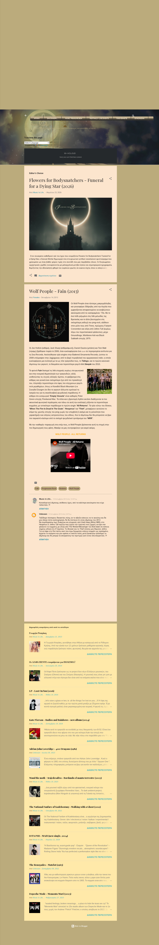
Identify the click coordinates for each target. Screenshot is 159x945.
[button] (110, 179)
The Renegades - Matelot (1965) (46, 864)
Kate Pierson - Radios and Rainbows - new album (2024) (59, 719)
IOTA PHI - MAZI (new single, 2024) (48, 835)
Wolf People (74, 488)
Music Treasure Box (73, 118)
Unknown (43, 514)
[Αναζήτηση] (133, 116)
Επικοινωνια (139, 118)
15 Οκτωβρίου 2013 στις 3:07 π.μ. (60, 514)
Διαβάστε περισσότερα (99, 654)
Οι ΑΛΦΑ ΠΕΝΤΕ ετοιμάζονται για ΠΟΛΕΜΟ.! (52, 661)
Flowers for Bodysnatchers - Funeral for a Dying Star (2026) (66, 183)
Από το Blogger (81, 926)
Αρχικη (37, 118)
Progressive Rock (49, 488)
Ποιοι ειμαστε (121, 118)
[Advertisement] (74, 17)
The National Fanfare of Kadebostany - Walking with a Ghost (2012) (65, 806)
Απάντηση (44, 509)
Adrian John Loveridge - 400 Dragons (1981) (53, 748)
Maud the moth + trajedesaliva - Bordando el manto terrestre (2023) (65, 777)
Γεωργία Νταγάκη (37, 632)
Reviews (62, 488)
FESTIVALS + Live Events (99, 118)
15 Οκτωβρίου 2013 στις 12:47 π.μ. (65, 499)
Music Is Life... (39, 124)
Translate (44, 145)
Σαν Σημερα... (52, 118)
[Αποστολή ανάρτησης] (60, 276)
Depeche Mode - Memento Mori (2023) (50, 893)
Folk (37, 488)
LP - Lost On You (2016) (41, 690)
